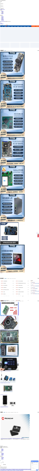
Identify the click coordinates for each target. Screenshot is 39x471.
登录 (2, 9)
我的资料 (2, 13)
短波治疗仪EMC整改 (20, 285)
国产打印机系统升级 (5, 285)
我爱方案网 (22, 470)
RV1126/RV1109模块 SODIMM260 (3, 343)
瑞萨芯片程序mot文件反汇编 (6, 289)
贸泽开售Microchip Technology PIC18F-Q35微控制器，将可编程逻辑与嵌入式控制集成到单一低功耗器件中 (12, 438)
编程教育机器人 (5, 287)
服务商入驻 (2, 20)
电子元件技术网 (10, 470)
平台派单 (2, 17)
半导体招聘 (2, 470)
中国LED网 (4, 470)
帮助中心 (5, 21)
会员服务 (1, 9)
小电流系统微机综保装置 (20, 287)
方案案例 (18, 26)
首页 (2, 26)
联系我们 (2, 449)
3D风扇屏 (19, 289)
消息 (2, 21)
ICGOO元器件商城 (17, 470)
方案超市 (5, 26)
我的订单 (1, 21)
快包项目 (9, 26)
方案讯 (15, 26)
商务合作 (2, 450)
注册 (4, 9)
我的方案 (2, 18)
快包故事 (2, 454)
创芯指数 (28, 26)
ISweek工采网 (7, 470)
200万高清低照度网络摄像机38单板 (4, 329)
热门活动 (21, 26)
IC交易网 (20, 470)
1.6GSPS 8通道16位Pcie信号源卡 (3, 394)
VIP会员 (2, 458)
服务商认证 (2, 19)
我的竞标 (2, 16)
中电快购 (12, 26)
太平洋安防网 (13, 470)
